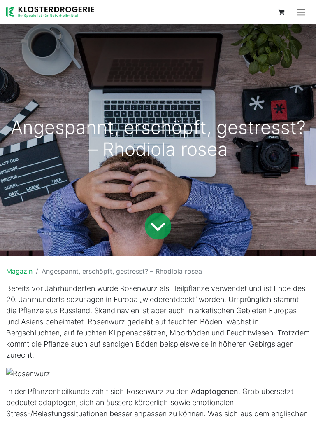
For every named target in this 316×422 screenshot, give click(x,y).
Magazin (19, 271)
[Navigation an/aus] (301, 12)
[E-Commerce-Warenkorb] (281, 12)
